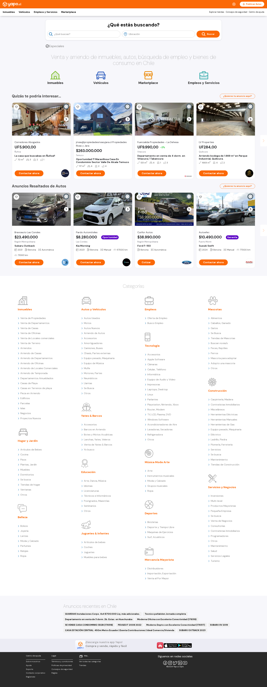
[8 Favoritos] (16, 107)
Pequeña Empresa (221, 511)
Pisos (23, 459)
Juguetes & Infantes (95, 533)
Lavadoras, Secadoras (160, 429)
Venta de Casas (29, 328)
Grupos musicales (157, 486)
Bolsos (24, 526)
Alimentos (216, 318)
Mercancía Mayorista (159, 560)
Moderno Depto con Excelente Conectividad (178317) (175, 624)
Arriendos (26, 348)
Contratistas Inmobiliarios (225, 404)
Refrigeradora (155, 434)
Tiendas (82, 665)
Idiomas (88, 486)
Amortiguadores (93, 343)
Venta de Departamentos (34, 323)
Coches (88, 547)
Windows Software (158, 419)
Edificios (25, 398)
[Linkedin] (180, 662)
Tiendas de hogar (30, 484)
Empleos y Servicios (45, 12)
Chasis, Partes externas (97, 353)
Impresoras (153, 384)
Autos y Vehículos (93, 309)
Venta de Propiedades (33, 318)
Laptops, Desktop (157, 389)
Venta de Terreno (30, 343)
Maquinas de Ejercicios (160, 532)
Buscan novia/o (219, 343)
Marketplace (68, 12)
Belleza (23, 517)
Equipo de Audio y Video (161, 379)
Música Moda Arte (157, 462)
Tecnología (152, 346)
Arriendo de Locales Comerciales (39, 368)
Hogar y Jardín (28, 441)
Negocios (25, 413)
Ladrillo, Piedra (219, 439)
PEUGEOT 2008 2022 (129, 624)
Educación (88, 472)
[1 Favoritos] (139, 107)
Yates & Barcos (91, 416)
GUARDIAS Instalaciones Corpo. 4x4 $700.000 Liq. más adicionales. (102, 613)
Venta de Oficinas (30, 333)
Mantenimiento (219, 459)
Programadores (219, 536)
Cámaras (152, 364)
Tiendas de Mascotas (223, 338)
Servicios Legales (220, 556)
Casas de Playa (29, 383)
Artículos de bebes (94, 542)
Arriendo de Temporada (34, 373)
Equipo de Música (94, 363)
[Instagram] (170, 662)
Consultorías (218, 526)
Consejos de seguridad (236, 12)
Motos (87, 323)
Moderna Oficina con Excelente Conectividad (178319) (167, 619)
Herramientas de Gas (223, 424)
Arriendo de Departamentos (36, 358)
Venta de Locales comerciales (37, 338)
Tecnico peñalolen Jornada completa (165, 613)
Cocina (24, 454)
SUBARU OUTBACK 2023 (192, 630)
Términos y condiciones (62, 661)
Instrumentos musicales (160, 475)
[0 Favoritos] (78, 107)
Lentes (24, 536)
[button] (66, 119)
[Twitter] (175, 662)
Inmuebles (9, 12)
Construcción (217, 391)
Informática (153, 374)
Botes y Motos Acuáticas (98, 434)
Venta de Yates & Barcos (98, 444)
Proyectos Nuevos (30, 418)
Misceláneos (218, 409)
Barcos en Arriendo (95, 429)
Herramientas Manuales (224, 419)
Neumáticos (90, 378)
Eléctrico (216, 434)
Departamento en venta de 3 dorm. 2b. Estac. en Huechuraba (98, 619)
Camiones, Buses (93, 348)
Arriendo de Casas (30, 353)
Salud (214, 551)
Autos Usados (92, 318)
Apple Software (156, 359)
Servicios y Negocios (222, 487)
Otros (23, 494)
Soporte (29, 669)
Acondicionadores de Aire (162, 424)
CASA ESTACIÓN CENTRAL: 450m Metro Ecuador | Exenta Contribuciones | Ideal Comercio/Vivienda (119, 630)
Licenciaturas (91, 490)
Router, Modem (156, 409)
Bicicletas (152, 522)
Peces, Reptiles (219, 348)
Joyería (24, 531)
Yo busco (89, 449)
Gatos (214, 328)
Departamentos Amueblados (36, 378)
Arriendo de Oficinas (32, 363)
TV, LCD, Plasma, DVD (159, 414)
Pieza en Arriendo (30, 393)
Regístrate (30, 677)
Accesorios (90, 338)
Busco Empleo (155, 323)
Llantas (88, 383)
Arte (150, 470)
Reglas (54, 673)
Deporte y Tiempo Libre (160, 527)
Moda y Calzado (29, 541)
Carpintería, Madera (222, 399)
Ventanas (25, 489)
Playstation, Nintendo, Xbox (163, 404)
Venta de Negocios (221, 520)
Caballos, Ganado (221, 323)
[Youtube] (184, 662)
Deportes (151, 513)
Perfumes (25, 546)
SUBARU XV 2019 (219, 624)
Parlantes (152, 399)
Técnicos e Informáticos (97, 495)
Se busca (25, 479)
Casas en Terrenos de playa (36, 388)
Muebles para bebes (95, 557)
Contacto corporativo (35, 673)
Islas (22, 408)
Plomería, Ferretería (222, 444)
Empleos (150, 309)
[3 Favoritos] (200, 197)
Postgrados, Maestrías (96, 501)
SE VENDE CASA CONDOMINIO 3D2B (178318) (89, 624)
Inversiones (217, 495)
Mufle (87, 368)
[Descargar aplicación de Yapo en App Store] (171, 645)
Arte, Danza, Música (95, 480)
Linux (150, 394)
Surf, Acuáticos (156, 537)
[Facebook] (165, 662)
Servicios (216, 449)
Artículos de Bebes (31, 449)
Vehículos (24, 12)
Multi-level (216, 501)
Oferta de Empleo (157, 318)
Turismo (215, 561)
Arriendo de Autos (94, 333)
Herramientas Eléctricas (224, 414)
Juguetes (89, 552)
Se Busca (89, 388)
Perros (214, 353)
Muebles (25, 469)
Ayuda (29, 665)
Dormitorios (27, 474)
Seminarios (90, 505)
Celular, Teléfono (156, 369)
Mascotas (215, 309)
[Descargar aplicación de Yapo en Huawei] (160, 645)
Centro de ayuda (256, 12)
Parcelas (25, 403)
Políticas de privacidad (61, 665)
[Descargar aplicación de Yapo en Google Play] (185, 645)
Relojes (24, 551)
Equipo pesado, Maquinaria (99, 358)
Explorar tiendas (216, 12)
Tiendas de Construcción (225, 464)
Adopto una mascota (223, 363)
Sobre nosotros (33, 661)
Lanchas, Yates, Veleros (97, 439)
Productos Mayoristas (223, 505)
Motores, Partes (93, 373)
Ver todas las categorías (90, 661)
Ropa (23, 556)
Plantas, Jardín (28, 464)
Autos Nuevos (92, 328)
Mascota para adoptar (224, 358)
